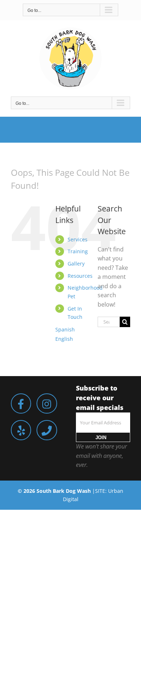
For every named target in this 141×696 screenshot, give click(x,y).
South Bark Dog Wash (64, 490)
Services (77, 239)
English (64, 338)
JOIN (100, 437)
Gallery (76, 263)
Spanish (65, 329)
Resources (80, 275)
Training (78, 251)
